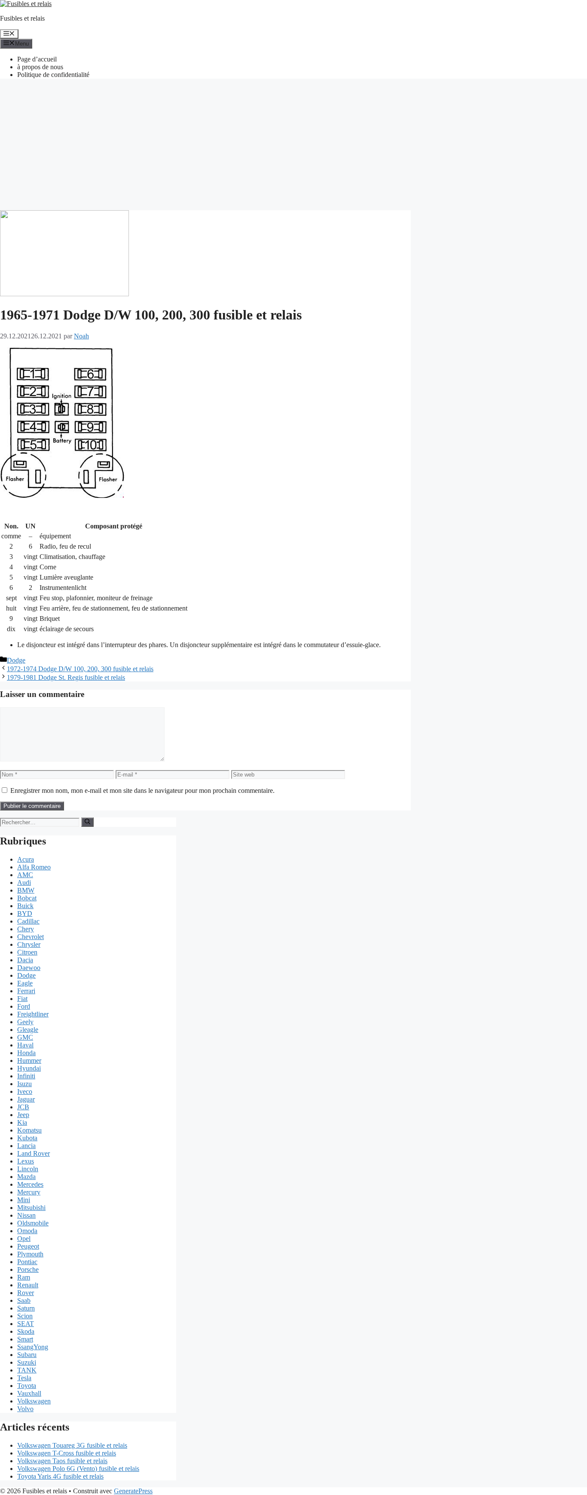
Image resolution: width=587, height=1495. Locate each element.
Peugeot (28, 1246)
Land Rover (33, 1153)
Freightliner (33, 1014)
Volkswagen (34, 1401)
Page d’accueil (37, 59)
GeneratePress (133, 1491)
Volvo (25, 1408)
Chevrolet (30, 936)
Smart (25, 1339)
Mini (23, 1199)
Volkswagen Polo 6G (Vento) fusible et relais (78, 1468)
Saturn (26, 1308)
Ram (23, 1277)
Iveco (24, 1091)
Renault (27, 1285)
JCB (23, 1107)
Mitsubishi (31, 1207)
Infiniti (26, 1076)
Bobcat (27, 898)
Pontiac (27, 1261)
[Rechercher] (87, 822)
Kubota (27, 1138)
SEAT (25, 1323)
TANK (27, 1370)
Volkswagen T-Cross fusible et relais (66, 1453)
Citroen (27, 952)
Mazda (26, 1176)
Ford (23, 1006)
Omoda (27, 1230)
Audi (24, 882)
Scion (25, 1316)
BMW (25, 890)
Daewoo (28, 967)
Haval (25, 1045)
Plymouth (30, 1254)
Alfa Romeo (34, 867)
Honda (26, 1052)
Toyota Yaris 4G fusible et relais (60, 1476)
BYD (24, 913)
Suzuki (26, 1362)
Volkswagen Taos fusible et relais (62, 1460)
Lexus (25, 1161)
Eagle (25, 983)
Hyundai (29, 1068)
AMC (25, 874)
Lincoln (27, 1169)
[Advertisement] (293, 146)
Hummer (29, 1060)
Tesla (24, 1377)
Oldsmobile (33, 1223)
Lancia (26, 1145)
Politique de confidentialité (53, 74)
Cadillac (28, 921)
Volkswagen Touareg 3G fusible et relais (72, 1445)
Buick (25, 905)
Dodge (16, 660)
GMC (25, 1037)
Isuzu (24, 1083)
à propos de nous (40, 67)
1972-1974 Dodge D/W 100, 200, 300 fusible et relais (80, 668)
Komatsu (29, 1130)
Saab (24, 1300)
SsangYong (32, 1347)
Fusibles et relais (22, 18)
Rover (25, 1292)
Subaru (27, 1354)
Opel (24, 1238)
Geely (25, 1021)
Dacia (25, 960)
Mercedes (30, 1184)
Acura (25, 859)
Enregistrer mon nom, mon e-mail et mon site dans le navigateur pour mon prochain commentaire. (142, 790)
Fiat (22, 998)
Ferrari (26, 991)
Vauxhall (29, 1393)
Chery (25, 929)
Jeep (23, 1114)
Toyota (26, 1385)
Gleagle (27, 1029)
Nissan (26, 1215)
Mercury (28, 1192)
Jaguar (26, 1099)
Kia (22, 1122)
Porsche (28, 1269)
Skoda (25, 1331)
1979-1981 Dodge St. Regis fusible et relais (66, 677)
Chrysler (28, 944)
